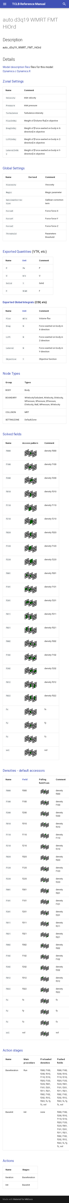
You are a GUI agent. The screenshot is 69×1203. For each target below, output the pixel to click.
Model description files (16, 67)
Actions (8, 1161)
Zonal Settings (13, 81)
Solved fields (12, 434)
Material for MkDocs (23, 1199)
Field (24, 779)
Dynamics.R (23, 71)
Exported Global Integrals (18, 302)
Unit (24, 260)
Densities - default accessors (24, 771)
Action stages (13, 1050)
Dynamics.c (9, 71)
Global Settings (14, 168)
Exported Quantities (17, 252)
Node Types (11, 373)
